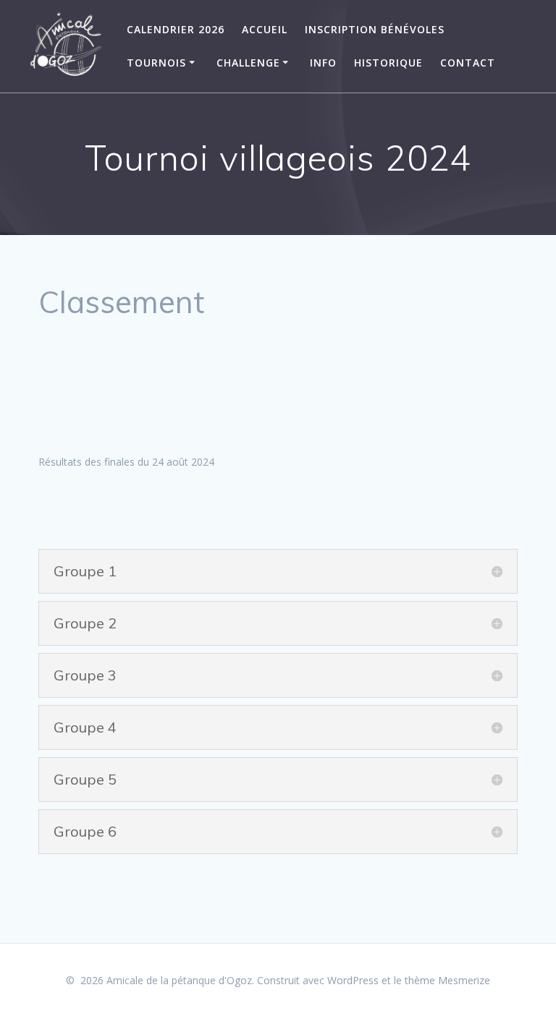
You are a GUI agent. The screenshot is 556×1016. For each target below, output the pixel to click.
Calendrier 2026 (175, 29)
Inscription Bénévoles (375, 29)
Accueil (264, 29)
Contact (467, 62)
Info (323, 62)
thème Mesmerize (447, 980)
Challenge (248, 62)
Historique (388, 62)
